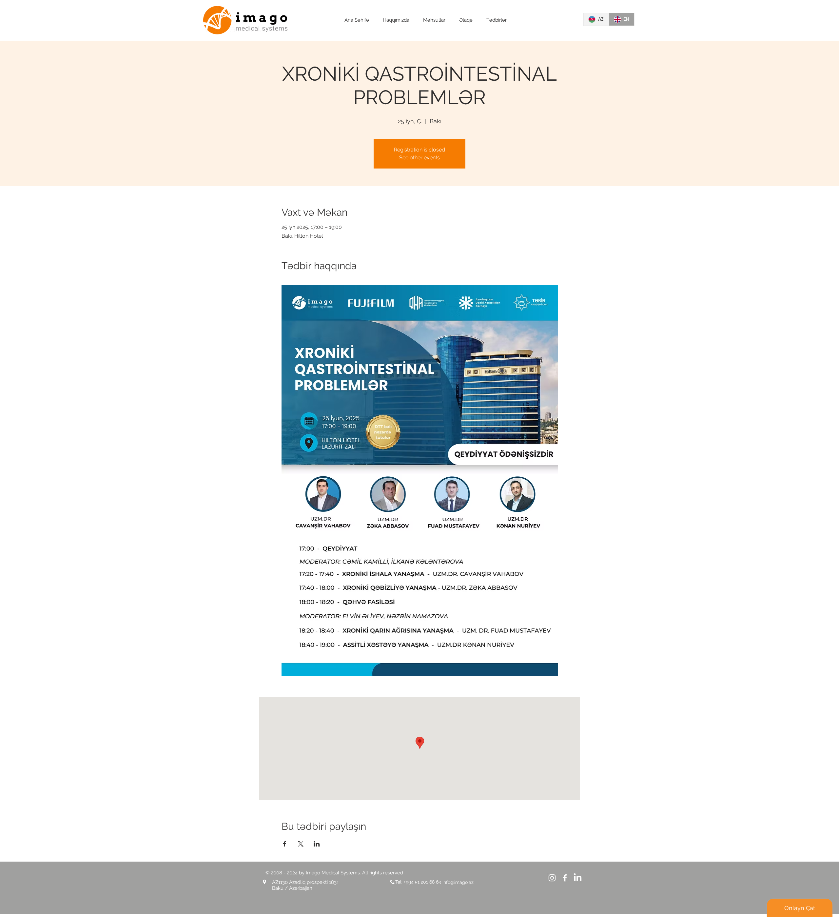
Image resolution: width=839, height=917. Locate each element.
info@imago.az (458, 882)
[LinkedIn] (577, 878)
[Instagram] (552, 878)
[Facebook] (565, 878)
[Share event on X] (301, 844)
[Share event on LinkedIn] (317, 844)
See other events (419, 157)
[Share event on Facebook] (285, 844)
